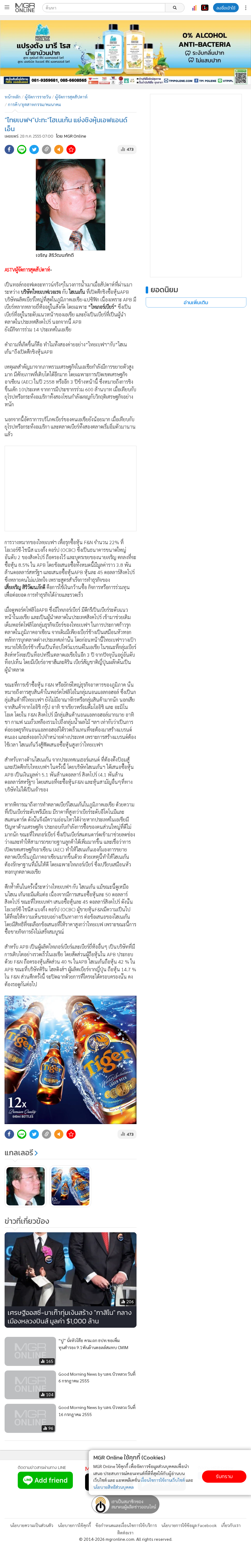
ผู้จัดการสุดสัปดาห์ (71, 96)
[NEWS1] (204, 8)
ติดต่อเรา (125, 1532)
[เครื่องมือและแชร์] (246, 7)
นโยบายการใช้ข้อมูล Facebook (189, 1525)
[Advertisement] (71, 488)
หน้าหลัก (13, 96)
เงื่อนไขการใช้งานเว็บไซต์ (163, 1480)
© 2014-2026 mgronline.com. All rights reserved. (125, 1539)
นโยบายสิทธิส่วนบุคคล (113, 1487)
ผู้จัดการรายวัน (38, 96)
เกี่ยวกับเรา (231, 1525)
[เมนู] (7, 7)
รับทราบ (224, 1476)
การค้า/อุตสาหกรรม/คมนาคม (34, 104)
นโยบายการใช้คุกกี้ (74, 1525)
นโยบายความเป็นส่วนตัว (31, 1525)
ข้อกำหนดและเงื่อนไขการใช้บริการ (126, 1525)
